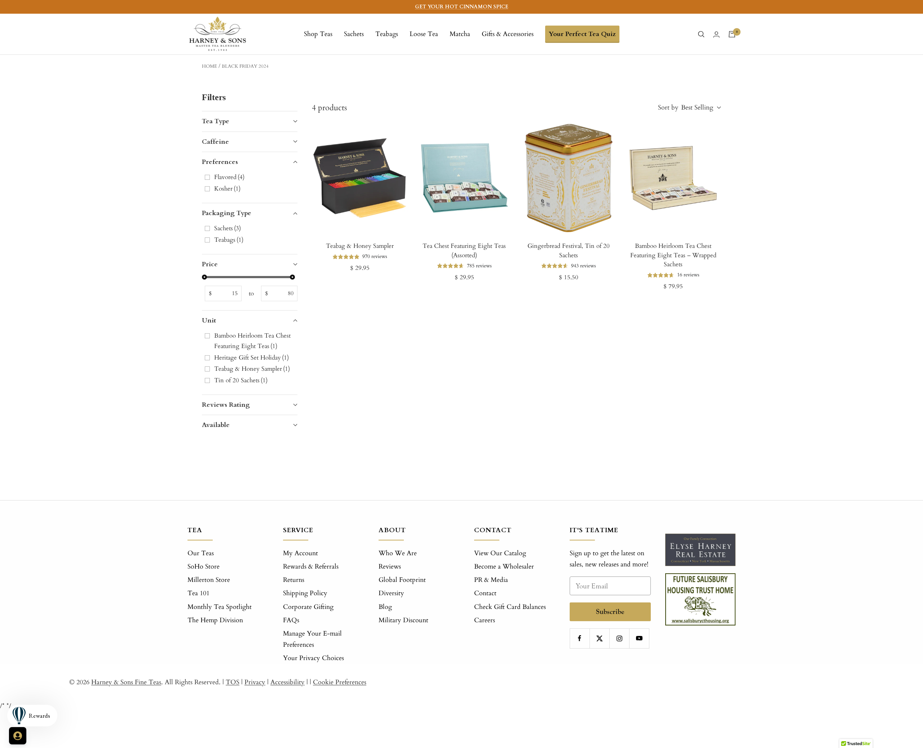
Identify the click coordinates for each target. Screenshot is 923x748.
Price (210, 264)
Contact (485, 593)
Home (209, 66)
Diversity (391, 593)
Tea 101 (198, 593)
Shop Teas (318, 34)
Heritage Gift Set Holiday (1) (251, 357)
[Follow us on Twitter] (599, 638)
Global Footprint (402, 579)
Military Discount (403, 620)
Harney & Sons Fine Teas (126, 682)
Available (216, 424)
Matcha (460, 34)
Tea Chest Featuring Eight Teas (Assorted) (464, 250)
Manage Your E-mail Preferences (312, 639)
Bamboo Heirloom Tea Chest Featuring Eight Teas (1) (252, 340)
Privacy (254, 682)
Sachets (354, 34)
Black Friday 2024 (245, 66)
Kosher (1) (227, 188)
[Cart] (732, 34)
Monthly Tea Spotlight (219, 606)
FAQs (291, 620)
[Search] (701, 34)
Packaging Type (226, 213)
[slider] (204, 277)
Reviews (390, 566)
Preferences (220, 161)
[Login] (716, 34)
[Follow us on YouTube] (639, 638)
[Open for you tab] (17, 735)
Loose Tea (424, 34)
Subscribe (610, 611)
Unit (209, 320)
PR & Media (491, 579)
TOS (232, 682)
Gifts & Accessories (508, 34)
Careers (484, 620)
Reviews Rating (226, 404)
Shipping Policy (305, 593)
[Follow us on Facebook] (579, 638)
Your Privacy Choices (313, 658)
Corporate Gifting (308, 606)
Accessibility (287, 682)
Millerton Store (208, 579)
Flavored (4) (229, 177)
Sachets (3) (227, 228)
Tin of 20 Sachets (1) (241, 380)
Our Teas (200, 553)
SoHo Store (203, 566)
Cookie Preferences (339, 682)
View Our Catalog (500, 553)
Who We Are (398, 553)
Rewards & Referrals (311, 566)
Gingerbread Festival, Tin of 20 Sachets (568, 250)
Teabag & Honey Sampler (360, 246)
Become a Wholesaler (504, 566)
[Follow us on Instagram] (619, 638)
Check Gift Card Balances (510, 606)
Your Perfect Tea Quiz (582, 34)
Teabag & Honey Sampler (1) (252, 369)
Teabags (386, 34)
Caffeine (215, 141)
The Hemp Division (215, 620)
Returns (293, 579)
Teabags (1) (228, 240)
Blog (385, 606)
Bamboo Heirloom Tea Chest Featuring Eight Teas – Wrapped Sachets (673, 255)
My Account (300, 553)
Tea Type (215, 121)
